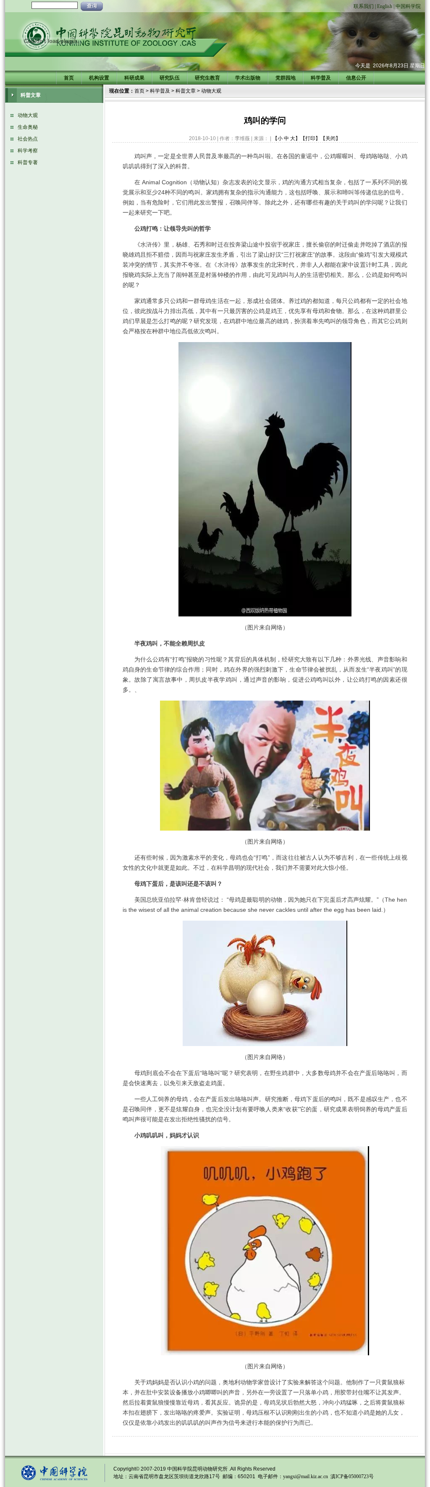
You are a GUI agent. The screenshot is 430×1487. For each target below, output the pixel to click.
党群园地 (285, 78)
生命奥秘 (28, 127)
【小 (278, 138)
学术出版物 (247, 78)
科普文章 (186, 91)
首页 (69, 78)
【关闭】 (330, 138)
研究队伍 (170, 78)
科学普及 (321, 78)
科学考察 (28, 151)
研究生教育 (207, 78)
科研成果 (134, 78)
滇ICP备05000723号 (352, 1476)
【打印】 (310, 138)
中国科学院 (408, 6)
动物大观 (28, 115)
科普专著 (28, 162)
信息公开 (356, 78)
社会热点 (28, 139)
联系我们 (364, 6)
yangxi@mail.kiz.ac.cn (305, 1476)
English (384, 6)
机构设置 (99, 78)
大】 (295, 138)
